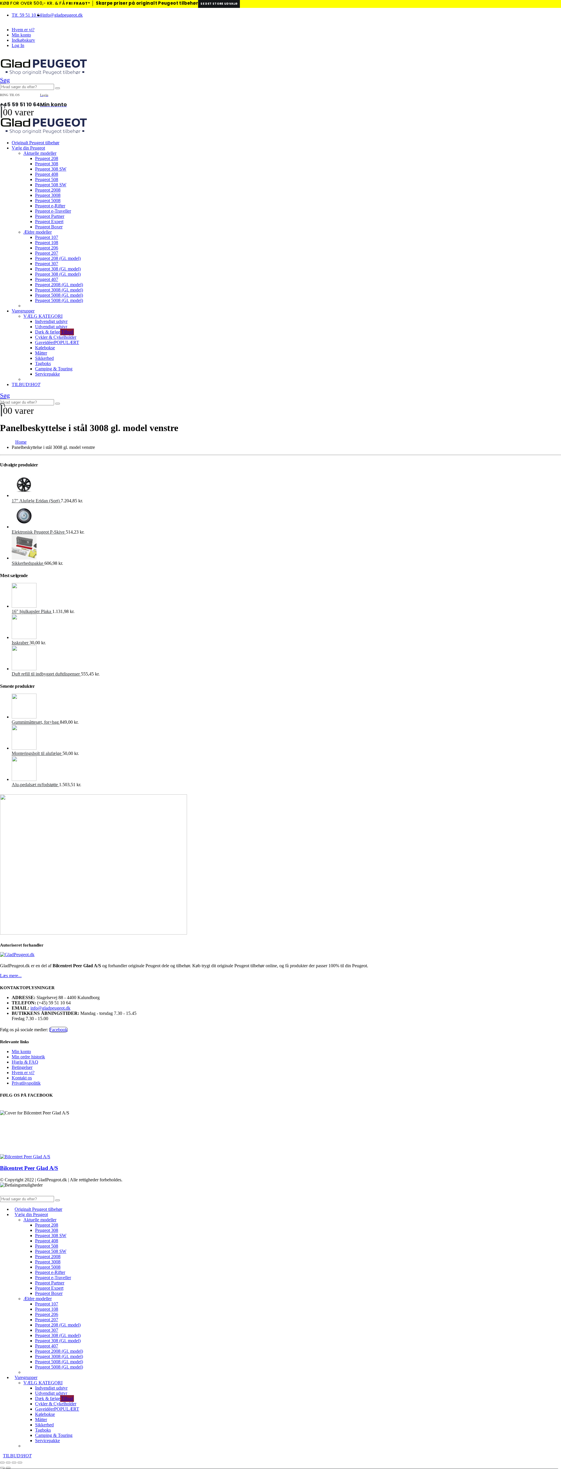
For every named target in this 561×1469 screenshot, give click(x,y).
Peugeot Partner (49, 216)
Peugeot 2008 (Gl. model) (59, 284)
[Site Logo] (44, 73)
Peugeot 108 (46, 242)
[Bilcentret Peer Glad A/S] (25, 1156)
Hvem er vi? (23, 29)
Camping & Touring (53, 368)
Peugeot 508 (46, 179)
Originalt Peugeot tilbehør (35, 142)
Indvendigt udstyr (51, 321)
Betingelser (22, 1067)
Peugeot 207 (46, 253)
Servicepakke (47, 373)
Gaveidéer (57, 342)
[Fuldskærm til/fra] (8, 1462)
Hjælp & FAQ (25, 1062)
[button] (5, 80)
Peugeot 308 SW (50, 168)
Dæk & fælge (54, 331)
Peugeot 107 (46, 237)
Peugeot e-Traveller (53, 211)
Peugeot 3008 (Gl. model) (59, 289)
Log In (18, 45)
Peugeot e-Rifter (50, 205)
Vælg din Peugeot (28, 147)
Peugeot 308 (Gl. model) (58, 268)
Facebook (58, 1029)
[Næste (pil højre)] (8, 1468)
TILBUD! (26, 384)
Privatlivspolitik (26, 1083)
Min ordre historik (28, 1056)
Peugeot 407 (46, 279)
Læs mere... (11, 975)
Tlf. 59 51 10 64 (27, 15)
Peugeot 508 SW (50, 184)
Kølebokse (45, 347)
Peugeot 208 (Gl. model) (58, 258)
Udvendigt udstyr (51, 326)
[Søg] (57, 88)
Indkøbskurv (23, 40)
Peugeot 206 (46, 247)
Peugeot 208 (46, 158)
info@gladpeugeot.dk (63, 15)
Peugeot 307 (46, 263)
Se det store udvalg (219, 3)
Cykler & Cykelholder (55, 337)
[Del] (14, 1462)
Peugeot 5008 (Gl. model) (59, 295)
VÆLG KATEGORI (43, 316)
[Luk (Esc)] (20, 1462)
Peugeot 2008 (47, 189)
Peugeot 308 (46, 163)
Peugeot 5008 (47, 200)
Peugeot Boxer (49, 226)
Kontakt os (22, 1077)
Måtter (41, 352)
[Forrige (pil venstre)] (2, 1468)
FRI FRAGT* (78, 3)
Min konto (21, 34)
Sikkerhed (44, 358)
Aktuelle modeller (39, 153)
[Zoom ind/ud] (2, 1462)
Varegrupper (23, 310)
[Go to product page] (286, 485)
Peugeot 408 (46, 174)
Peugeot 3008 (47, 195)
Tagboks (43, 363)
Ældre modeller (37, 232)
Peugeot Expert (49, 221)
